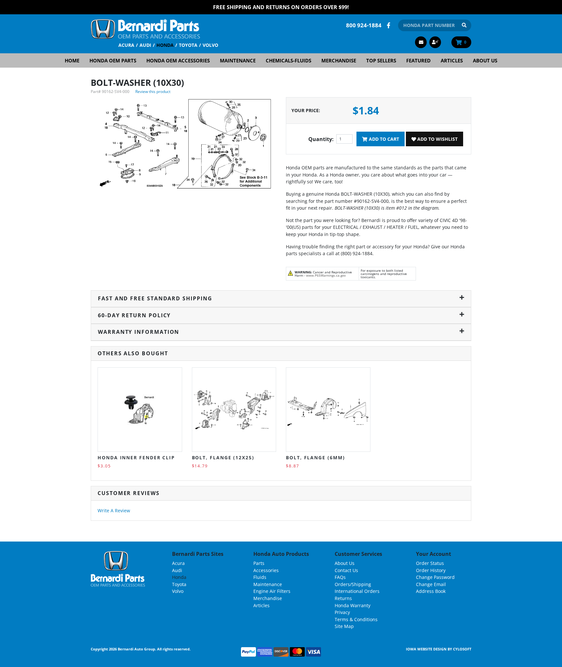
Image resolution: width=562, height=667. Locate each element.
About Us (485, 60)
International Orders (357, 591)
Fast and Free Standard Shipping (155, 298)
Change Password (435, 577)
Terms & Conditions (356, 619)
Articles (452, 60)
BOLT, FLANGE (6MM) (315, 457)
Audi (145, 45)
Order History (431, 570)
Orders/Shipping (353, 584)
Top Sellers (381, 60)
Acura (126, 45)
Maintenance (238, 60)
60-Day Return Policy (134, 315)
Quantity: (321, 139)
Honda (165, 45)
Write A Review (114, 510)
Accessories (266, 570)
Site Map (344, 626)
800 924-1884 (363, 25)
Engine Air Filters (271, 591)
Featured (418, 60)
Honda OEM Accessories (178, 60)
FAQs (340, 577)
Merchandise (338, 60)
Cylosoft (462, 649)
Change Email (431, 584)
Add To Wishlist (437, 139)
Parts (258, 563)
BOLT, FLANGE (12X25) (223, 457)
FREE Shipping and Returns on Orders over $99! (281, 7)
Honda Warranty (352, 605)
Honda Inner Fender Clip (136, 457)
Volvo (210, 45)
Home (72, 60)
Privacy (342, 612)
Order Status (430, 563)
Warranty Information (138, 331)
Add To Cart (383, 139)
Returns (343, 598)
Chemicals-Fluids (288, 60)
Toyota (188, 45)
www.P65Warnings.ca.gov (326, 275)
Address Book (431, 591)
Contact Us (346, 570)
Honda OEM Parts (112, 60)
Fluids (259, 577)
